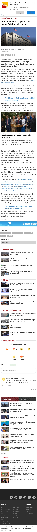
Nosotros (28, 509)
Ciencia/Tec (16, 511)
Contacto (28, 511)
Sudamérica (5, 18)
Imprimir (6, 52)
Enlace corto (5, 240)
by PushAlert (6, 15)
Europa (3, 515)
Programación (30, 513)
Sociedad (16, 507)
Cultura (15, 517)
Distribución (29, 507)
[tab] (10, 399)
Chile (15, 18)
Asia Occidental (5, 509)
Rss (27, 515)
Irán (2, 507)
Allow (31, 13)
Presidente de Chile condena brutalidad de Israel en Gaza (20, 99)
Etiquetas (4, 230)
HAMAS (9, 235)
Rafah (3, 235)
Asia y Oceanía (5, 511)
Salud (15, 515)
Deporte (15, 513)
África (2, 513)
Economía (16, 509)
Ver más (3, 453)
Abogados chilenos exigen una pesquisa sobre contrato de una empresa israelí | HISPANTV (17, 135)
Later (20, 13)
